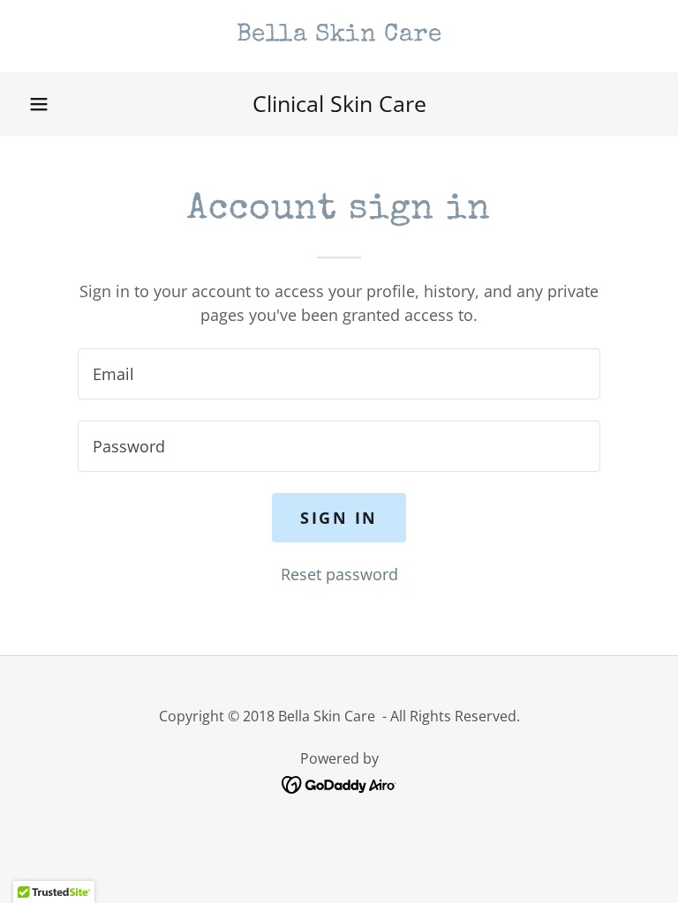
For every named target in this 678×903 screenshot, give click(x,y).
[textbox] (339, 373)
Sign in (339, 517)
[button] (38, 104)
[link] (339, 34)
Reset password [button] (339, 574)
